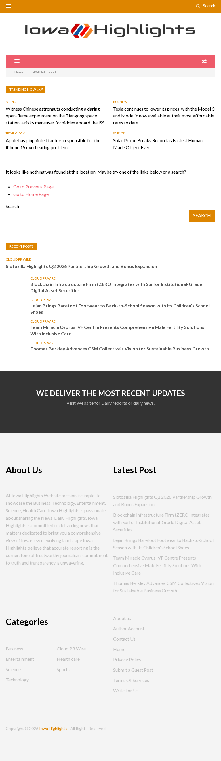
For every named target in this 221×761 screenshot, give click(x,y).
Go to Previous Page (33, 186)
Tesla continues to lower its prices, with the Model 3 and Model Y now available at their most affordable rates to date (163, 115)
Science (11, 101)
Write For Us (125, 690)
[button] (8, 6)
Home (119, 649)
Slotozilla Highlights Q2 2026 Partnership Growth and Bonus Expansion (81, 266)
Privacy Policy (127, 659)
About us (122, 618)
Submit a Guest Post (133, 670)
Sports (63, 669)
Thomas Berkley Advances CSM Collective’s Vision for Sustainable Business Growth (119, 348)
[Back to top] (204, 745)
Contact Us (124, 638)
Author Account (128, 628)
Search (209, 5)
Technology (15, 133)
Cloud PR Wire (18, 259)
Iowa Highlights (53, 728)
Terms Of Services (131, 680)
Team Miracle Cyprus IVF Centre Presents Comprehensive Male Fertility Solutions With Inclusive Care (117, 330)
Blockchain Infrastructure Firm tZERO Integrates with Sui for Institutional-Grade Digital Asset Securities (116, 287)
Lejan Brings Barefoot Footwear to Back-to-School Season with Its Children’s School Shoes (120, 309)
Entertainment (20, 659)
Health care (68, 659)
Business (120, 101)
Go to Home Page (31, 194)
